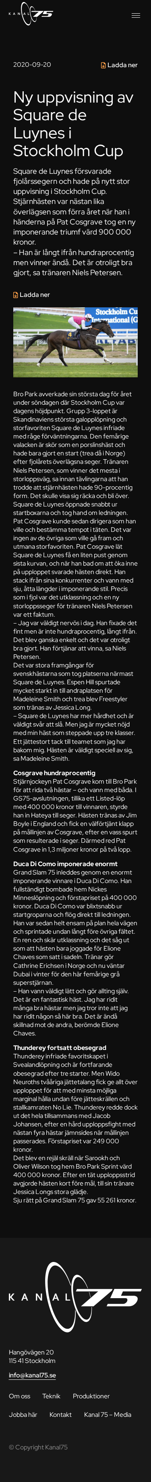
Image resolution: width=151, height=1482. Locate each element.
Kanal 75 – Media (107, 1414)
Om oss (19, 1396)
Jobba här (23, 1414)
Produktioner (91, 1396)
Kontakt (61, 1414)
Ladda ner (123, 65)
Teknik (51, 1396)
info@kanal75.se (32, 1375)
